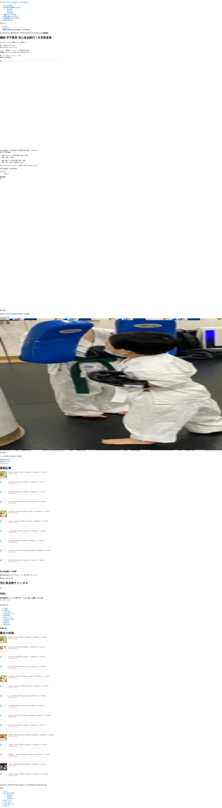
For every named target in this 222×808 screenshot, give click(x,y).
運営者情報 (6, 624)
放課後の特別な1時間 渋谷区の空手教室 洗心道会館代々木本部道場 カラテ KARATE (31, 735)
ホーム (5, 791)
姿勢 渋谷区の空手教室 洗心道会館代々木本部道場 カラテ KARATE (26, 560)
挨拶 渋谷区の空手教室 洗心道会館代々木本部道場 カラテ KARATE (26, 491)
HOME (5, 608)
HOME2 (5, 610)
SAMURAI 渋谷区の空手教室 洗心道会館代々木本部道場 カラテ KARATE (28, 774)
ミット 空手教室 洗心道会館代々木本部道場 (11, 456)
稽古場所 (9, 9)
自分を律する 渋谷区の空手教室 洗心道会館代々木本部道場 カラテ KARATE (29, 511)
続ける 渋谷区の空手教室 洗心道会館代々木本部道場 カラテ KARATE (27, 501)
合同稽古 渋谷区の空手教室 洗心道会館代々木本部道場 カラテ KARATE (27, 744)
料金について (7, 617)
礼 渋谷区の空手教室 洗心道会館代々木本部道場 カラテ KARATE (26, 540)
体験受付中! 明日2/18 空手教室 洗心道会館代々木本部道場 (14, 313)
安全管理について (9, 613)
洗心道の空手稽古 (9, 619)
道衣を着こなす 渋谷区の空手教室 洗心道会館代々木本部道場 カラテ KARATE (29, 550)
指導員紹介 (10, 12)
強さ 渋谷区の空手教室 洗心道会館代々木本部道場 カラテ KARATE (26, 482)
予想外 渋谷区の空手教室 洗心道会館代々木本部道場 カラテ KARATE (27, 764)
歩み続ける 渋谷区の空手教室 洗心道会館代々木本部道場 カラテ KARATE (28, 521)
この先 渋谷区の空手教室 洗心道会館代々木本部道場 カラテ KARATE (27, 531)
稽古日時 (9, 11)
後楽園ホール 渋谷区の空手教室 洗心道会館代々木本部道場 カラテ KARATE (29, 754)
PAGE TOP (216, 782)
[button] (111, 462)
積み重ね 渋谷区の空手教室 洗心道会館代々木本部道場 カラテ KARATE (27, 472)
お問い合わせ (7, 611)
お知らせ (45, 33)
